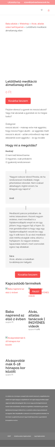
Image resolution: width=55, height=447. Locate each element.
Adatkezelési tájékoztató (22, 436)
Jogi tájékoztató (39, 436)
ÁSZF (9, 436)
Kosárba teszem (18, 100)
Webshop (24, 24)
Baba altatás (12, 24)
